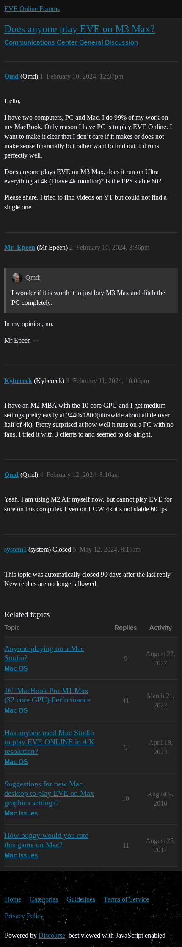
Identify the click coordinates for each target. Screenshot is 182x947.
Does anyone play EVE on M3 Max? (79, 28)
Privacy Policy (24, 915)
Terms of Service (126, 899)
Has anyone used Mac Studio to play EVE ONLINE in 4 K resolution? (49, 741)
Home (13, 899)
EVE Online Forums (32, 8)
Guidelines (80, 899)
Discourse (52, 935)
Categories (44, 899)
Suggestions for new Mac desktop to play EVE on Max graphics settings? (49, 793)
